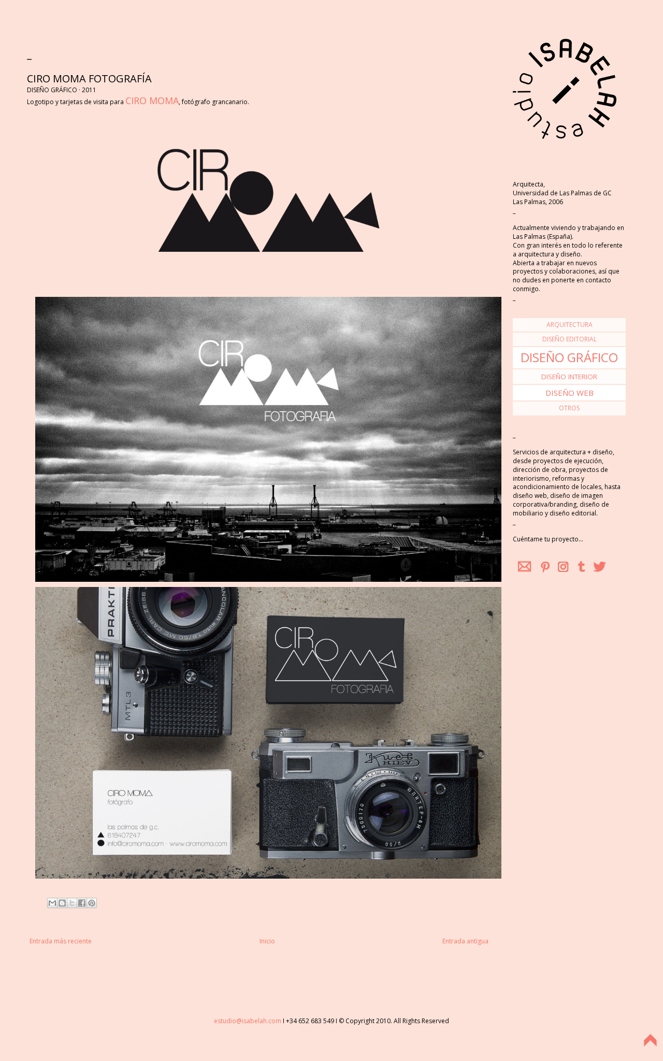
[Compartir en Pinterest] (92, 903)
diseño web (569, 393)
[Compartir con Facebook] (82, 903)
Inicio (267, 941)
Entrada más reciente (61, 941)
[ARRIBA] (650, 1047)
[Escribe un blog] (62, 903)
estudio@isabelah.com (247, 1020)
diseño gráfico (569, 357)
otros (569, 408)
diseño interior (569, 376)
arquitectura (569, 324)
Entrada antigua (465, 941)
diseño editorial (569, 339)
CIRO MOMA (152, 100)
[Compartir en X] (72, 903)
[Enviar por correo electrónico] (52, 903)
